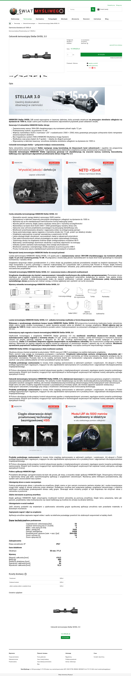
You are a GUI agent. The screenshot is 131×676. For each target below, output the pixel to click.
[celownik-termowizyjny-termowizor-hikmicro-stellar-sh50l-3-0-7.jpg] (40, 76)
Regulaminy (69, 657)
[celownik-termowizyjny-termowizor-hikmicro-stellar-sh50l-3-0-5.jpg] (30, 76)
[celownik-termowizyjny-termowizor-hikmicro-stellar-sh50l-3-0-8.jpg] (45, 76)
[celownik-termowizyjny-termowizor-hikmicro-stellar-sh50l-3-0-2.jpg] (16, 76)
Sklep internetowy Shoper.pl (65, 674)
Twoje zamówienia (14, 657)
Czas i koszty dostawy (43, 659)
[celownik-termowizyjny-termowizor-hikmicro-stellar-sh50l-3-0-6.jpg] (35, 76)
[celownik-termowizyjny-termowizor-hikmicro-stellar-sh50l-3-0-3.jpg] (21, 76)
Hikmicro (75, 63)
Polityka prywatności (71, 659)
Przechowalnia (13, 661)
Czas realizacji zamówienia (44, 661)
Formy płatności (41, 657)
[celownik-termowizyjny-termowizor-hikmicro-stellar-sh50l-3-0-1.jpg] (11, 76)
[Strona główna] (37, 11)
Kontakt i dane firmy (99, 657)
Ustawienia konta (13, 659)
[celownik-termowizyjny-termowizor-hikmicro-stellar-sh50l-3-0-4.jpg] (26, 76)
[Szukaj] (93, 9)
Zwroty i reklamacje (71, 661)
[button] (92, 63)
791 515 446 (90, 669)
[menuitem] (15, 19)
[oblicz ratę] (92, 68)
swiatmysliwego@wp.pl (104, 669)
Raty (38, 664)
